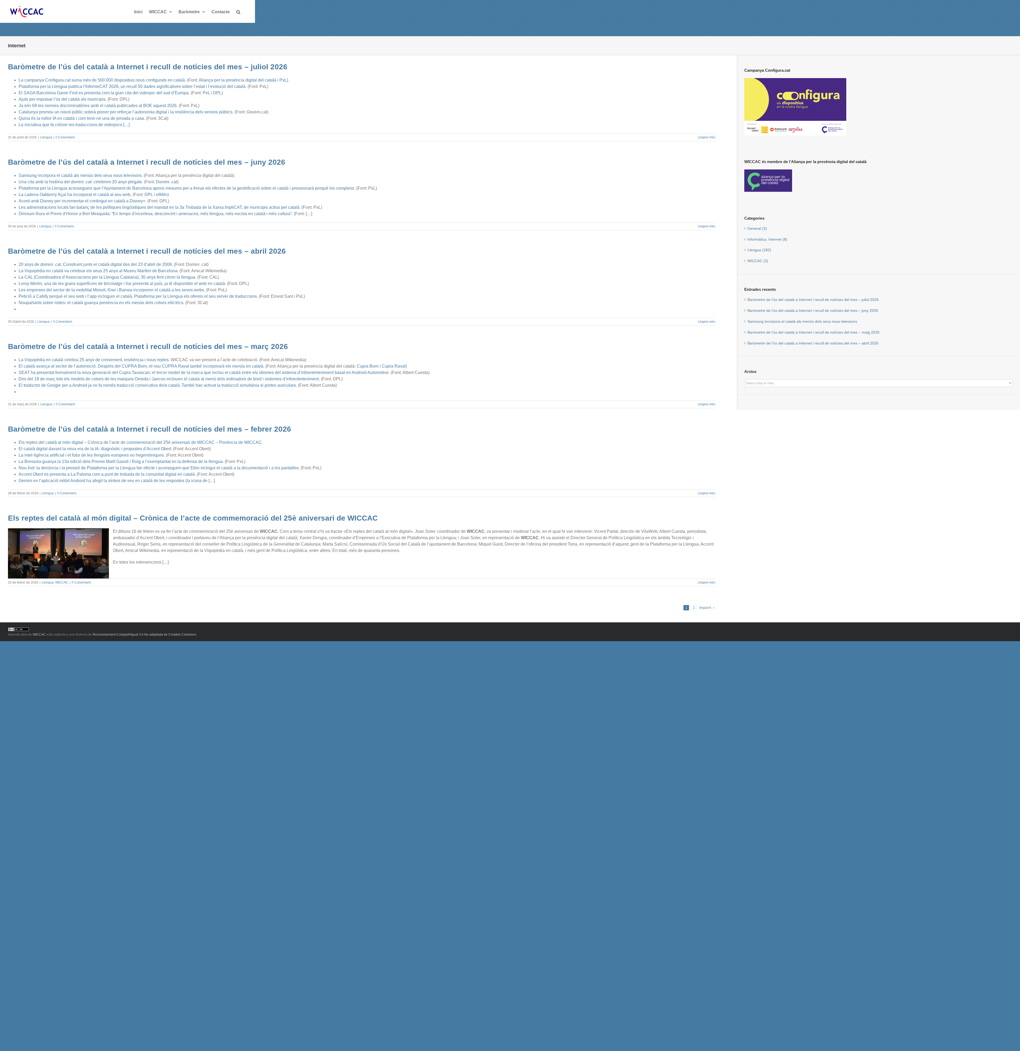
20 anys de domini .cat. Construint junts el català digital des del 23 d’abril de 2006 (95, 264)
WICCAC (61, 582)
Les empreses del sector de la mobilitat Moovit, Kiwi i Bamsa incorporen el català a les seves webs (111, 290)
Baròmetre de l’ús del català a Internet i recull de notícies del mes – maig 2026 (813, 332)
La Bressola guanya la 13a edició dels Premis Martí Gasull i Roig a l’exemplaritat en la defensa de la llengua (121, 461)
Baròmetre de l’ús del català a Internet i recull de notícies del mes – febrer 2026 (149, 429)
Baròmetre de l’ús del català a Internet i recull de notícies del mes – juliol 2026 (147, 66)
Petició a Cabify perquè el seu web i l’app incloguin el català (75, 296)
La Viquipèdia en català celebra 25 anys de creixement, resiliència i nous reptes (94, 360)
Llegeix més (706, 137)
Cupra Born (368, 366)
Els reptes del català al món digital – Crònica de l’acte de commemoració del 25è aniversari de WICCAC (117, 442)
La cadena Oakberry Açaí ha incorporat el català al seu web (74, 194)
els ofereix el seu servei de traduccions (220, 296)
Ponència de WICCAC (240, 442)
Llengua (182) (759, 250)
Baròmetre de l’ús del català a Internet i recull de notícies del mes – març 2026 (148, 346)
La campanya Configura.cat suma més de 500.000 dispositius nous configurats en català (102, 80)
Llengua (46, 137)
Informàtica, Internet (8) (767, 239)
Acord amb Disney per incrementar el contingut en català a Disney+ (82, 201)
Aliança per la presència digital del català (237, 80)
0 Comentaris (65, 137)
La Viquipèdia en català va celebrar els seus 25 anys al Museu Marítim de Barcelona (98, 271)
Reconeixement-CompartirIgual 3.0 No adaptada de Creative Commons (144, 634)
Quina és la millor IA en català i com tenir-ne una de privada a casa (81, 118)
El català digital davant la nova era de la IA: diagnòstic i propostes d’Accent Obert (95, 448)
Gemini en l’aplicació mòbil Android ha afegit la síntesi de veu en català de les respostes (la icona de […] (117, 480)
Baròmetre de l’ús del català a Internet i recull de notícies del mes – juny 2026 (146, 162)
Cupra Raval (394, 366)
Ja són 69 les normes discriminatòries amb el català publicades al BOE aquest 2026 (98, 105)
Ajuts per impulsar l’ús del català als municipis (62, 99)
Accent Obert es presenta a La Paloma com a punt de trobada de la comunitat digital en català (107, 474)
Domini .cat (166, 182)
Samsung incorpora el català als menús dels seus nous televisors (80, 175)
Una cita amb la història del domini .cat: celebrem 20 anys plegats (80, 182)
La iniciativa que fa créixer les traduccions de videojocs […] (74, 124)
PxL (283, 80)
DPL (217, 93)
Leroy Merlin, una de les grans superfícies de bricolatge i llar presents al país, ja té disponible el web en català (122, 283)
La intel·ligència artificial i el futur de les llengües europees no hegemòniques (91, 455)
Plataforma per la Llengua (159, 296)
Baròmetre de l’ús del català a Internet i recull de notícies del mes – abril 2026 (147, 251)
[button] (238, 11)
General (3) (757, 228)
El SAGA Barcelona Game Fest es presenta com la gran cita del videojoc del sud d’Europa (104, 93)
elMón (162, 194)
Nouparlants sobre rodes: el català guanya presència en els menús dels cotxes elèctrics (101, 302)
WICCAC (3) (757, 261)
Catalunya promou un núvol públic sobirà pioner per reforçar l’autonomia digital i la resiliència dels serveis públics (125, 112)
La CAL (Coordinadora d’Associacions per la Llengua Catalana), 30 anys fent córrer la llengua (107, 277)
